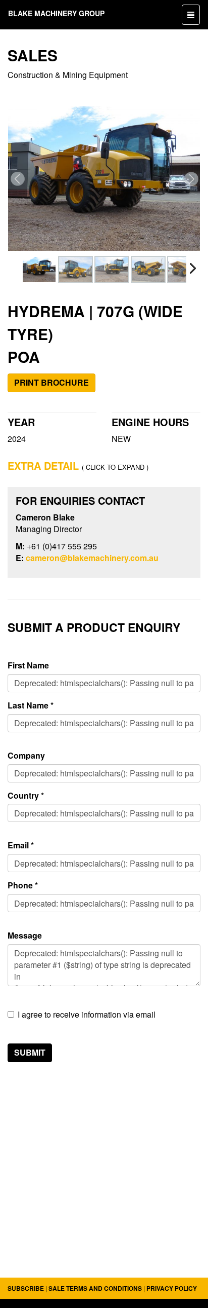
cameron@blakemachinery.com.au (92, 558)
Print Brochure (51, 382)
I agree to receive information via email (86, 1014)
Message (25, 935)
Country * (26, 795)
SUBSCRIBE (26, 1288)
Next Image (191, 178)
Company (26, 755)
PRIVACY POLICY (171, 1288)
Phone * (23, 885)
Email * (21, 845)
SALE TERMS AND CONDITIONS (95, 1288)
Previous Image (16, 178)
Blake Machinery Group (56, 13)
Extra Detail (43, 465)
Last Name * (31, 705)
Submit (29, 1052)
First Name (28, 665)
